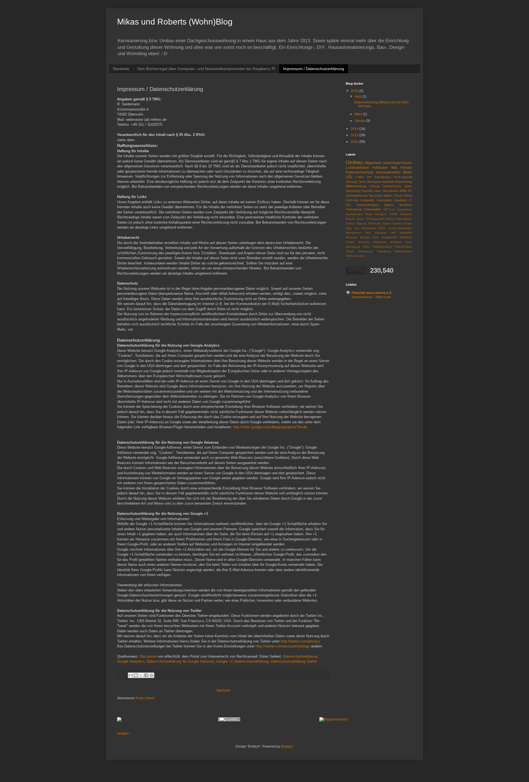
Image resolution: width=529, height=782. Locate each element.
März (359, 114)
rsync (362, 255)
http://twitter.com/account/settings (283, 646)
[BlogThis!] (136, 675)
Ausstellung (404, 209)
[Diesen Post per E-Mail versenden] (130, 675)
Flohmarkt (374, 223)
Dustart (350, 218)
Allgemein (373, 162)
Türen (362, 181)
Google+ (123, 733)
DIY (369, 177)
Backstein (375, 195)
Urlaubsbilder (372, 209)
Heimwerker (369, 228)
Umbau (354, 162)
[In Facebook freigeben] (146, 675)
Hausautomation (388, 172)
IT (410, 200)
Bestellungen (354, 214)
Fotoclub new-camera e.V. (372, 293)
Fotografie (367, 200)
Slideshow (379, 241)
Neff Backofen (401, 232)
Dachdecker (382, 177)
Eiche (408, 195)
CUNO (394, 214)
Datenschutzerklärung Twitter (294, 661)
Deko (408, 186)
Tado (366, 246)
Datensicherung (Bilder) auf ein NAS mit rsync (381, 104)
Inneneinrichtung (368, 205)
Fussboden (384, 200)
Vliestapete (374, 181)
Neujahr (365, 237)
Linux (377, 190)
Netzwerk (351, 237)
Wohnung (352, 255)
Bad (394, 168)
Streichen (405, 205)
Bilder (407, 172)
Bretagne (381, 214)
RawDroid (406, 237)
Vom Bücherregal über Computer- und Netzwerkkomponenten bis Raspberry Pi (206, 68)
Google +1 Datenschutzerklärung (242, 661)
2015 (355, 91)
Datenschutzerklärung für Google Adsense (180, 661)
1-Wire (359, 177)
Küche (407, 163)
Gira (356, 228)
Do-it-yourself (403, 177)
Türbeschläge (403, 246)
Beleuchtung (403, 181)
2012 (355, 142)
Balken (388, 195)
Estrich (390, 218)
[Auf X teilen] (141, 675)
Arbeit (387, 163)
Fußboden (380, 168)
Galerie (386, 223)
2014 (355, 129)
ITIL (348, 205)
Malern (388, 205)
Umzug (374, 186)
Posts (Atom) (145, 698)
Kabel (397, 163)
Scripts (350, 241)
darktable (388, 181)
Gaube (397, 223)
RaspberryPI (389, 237)
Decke (398, 195)
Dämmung (353, 190)
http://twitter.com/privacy (300, 641)
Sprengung (353, 246)
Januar (360, 121)
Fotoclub (367, 190)
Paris (376, 237)
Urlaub (350, 251)
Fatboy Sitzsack (356, 223)
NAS (368, 232)
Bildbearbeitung (356, 186)
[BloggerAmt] (333, 719)
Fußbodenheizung (359, 172)
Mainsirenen (353, 232)
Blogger (287, 746)
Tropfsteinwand (382, 246)
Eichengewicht (375, 218)
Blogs (369, 214)
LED (349, 177)
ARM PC (406, 190)
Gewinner (400, 200)
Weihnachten (403, 251)
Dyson (361, 218)
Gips (349, 228)
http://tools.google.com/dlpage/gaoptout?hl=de (270, 427)
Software (395, 241)
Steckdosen (390, 190)
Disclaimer (148, 656)
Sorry (408, 241)
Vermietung (365, 251)
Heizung (351, 181)
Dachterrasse (392, 186)
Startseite (121, 68)
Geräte (407, 223)
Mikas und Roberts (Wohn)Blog (175, 21)
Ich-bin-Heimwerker (400, 228)
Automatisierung (356, 195)
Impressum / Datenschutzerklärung (313, 68)
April (358, 96)
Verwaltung (384, 251)
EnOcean (352, 200)
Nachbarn (381, 232)
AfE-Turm (389, 209)
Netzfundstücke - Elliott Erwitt (371, 297)
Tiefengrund (354, 209)
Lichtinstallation (357, 168)
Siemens (363, 241)
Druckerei (406, 214)
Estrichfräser (404, 218)
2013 (355, 135)
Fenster (406, 168)
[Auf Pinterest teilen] (151, 675)
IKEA (382, 228)
